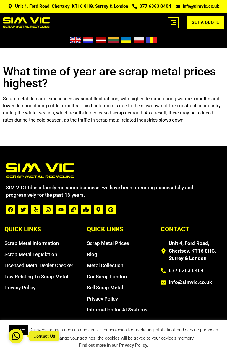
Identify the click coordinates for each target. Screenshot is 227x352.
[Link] (73, 209)
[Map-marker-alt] (98, 209)
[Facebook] (10, 209)
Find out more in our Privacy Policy (113, 345)
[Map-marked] (85, 209)
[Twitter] (23, 209)
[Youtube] (61, 209)
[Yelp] (35, 209)
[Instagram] (48, 209)
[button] (173, 22)
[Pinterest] (111, 209)
